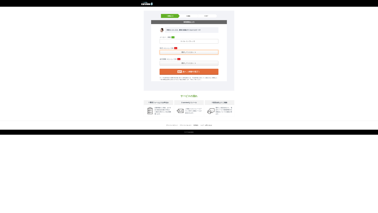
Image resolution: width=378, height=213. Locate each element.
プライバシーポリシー (172, 125)
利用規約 (196, 125)
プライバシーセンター (186, 125)
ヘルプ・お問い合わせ (206, 125)
